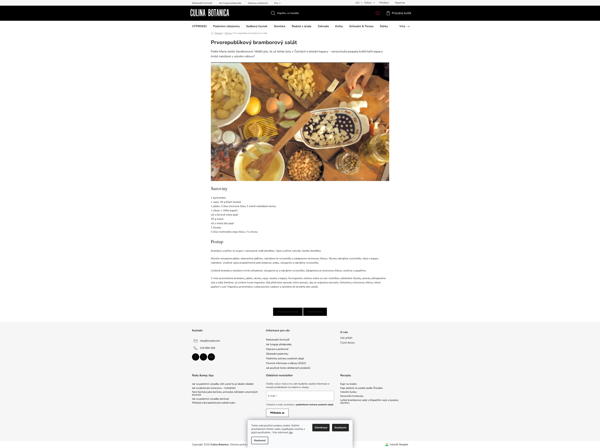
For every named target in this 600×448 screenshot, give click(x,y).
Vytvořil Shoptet (398, 444)
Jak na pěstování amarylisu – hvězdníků (214, 388)
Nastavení (260, 440)
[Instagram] (203, 357)
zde (291, 432)
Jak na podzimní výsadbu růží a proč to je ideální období (222, 384)
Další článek (315, 311)
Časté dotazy (347, 342)
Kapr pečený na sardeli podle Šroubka (361, 388)
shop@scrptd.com (210, 340)
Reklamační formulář (202, 3)
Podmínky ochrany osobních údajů (285, 358)
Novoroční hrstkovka (351, 396)
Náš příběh (346, 338)
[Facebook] (195, 357)
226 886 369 (207, 348)
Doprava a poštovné (258, 3)
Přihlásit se (277, 413)
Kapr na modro (348, 384)
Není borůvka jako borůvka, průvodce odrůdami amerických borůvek (225, 393)
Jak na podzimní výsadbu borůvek (210, 399)
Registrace (400, 2)
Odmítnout (321, 427)
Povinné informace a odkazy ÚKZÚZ (286, 363)
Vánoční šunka (348, 392)
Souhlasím (340, 427)
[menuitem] (199, 26)
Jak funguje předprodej (230, 3)
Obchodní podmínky (277, 354)
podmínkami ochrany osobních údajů (314, 404)
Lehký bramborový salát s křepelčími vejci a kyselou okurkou (369, 401)
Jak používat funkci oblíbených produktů (288, 368)
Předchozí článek (287, 311)
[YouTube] (211, 357)
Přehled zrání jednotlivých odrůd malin (213, 403)
